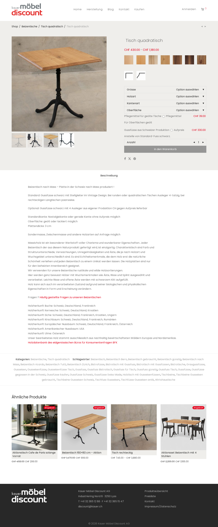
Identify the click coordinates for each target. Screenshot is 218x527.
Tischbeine (168, 374)
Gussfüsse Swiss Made (108, 374)
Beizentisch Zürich (78, 364)
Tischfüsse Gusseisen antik (137, 380)
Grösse (131, 89)
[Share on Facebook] (125, 158)
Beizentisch (98, 359)
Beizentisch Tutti (55, 364)
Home (78, 9)
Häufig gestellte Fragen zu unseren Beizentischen (70, 297)
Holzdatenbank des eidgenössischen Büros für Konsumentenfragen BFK (72, 342)
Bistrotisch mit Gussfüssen (152, 364)
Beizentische (29, 26)
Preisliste (150, 496)
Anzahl (131, 142)
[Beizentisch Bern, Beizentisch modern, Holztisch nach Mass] (59, 129)
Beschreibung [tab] (109, 175)
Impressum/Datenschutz (160, 506)
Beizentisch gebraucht (142, 359)
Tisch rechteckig (122, 452)
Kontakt (124, 9)
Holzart (131, 96)
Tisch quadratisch (52, 26)
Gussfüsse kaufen (58, 374)
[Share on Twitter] (129, 158)
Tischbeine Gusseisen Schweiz (75, 380)
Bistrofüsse (98, 364)
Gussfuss (80, 369)
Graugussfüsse (195, 364)
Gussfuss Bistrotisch (99, 369)
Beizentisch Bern (116, 359)
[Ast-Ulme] (201, 59)
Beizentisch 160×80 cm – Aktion (81, 452)
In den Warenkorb (165, 149)
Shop (15, 26)
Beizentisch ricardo (32, 364)
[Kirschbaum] (141, 59)
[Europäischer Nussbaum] (177, 59)
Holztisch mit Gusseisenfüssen (141, 374)
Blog (111, 9)
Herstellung (95, 9)
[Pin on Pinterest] (134, 158)
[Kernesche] (153, 59)
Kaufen (139, 9)
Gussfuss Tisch (168, 369)
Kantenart (133, 103)
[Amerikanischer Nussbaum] (189, 59)
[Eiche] (165, 59)
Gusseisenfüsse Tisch (61, 369)
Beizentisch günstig (169, 359)
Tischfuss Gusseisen (107, 380)
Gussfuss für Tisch (124, 369)
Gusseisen (20, 369)
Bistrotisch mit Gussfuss (120, 364)
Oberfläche (134, 110)
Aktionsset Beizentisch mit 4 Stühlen (179, 454)
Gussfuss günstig (147, 369)
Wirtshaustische (165, 380)
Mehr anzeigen (19, 461)
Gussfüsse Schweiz (81, 374)
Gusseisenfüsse (37, 369)
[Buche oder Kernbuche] (128, 59)
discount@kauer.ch (90, 506)
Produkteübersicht (156, 491)
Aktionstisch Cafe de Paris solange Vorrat (34, 454)
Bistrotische (177, 364)
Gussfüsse (184, 369)
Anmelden (189, 9)
